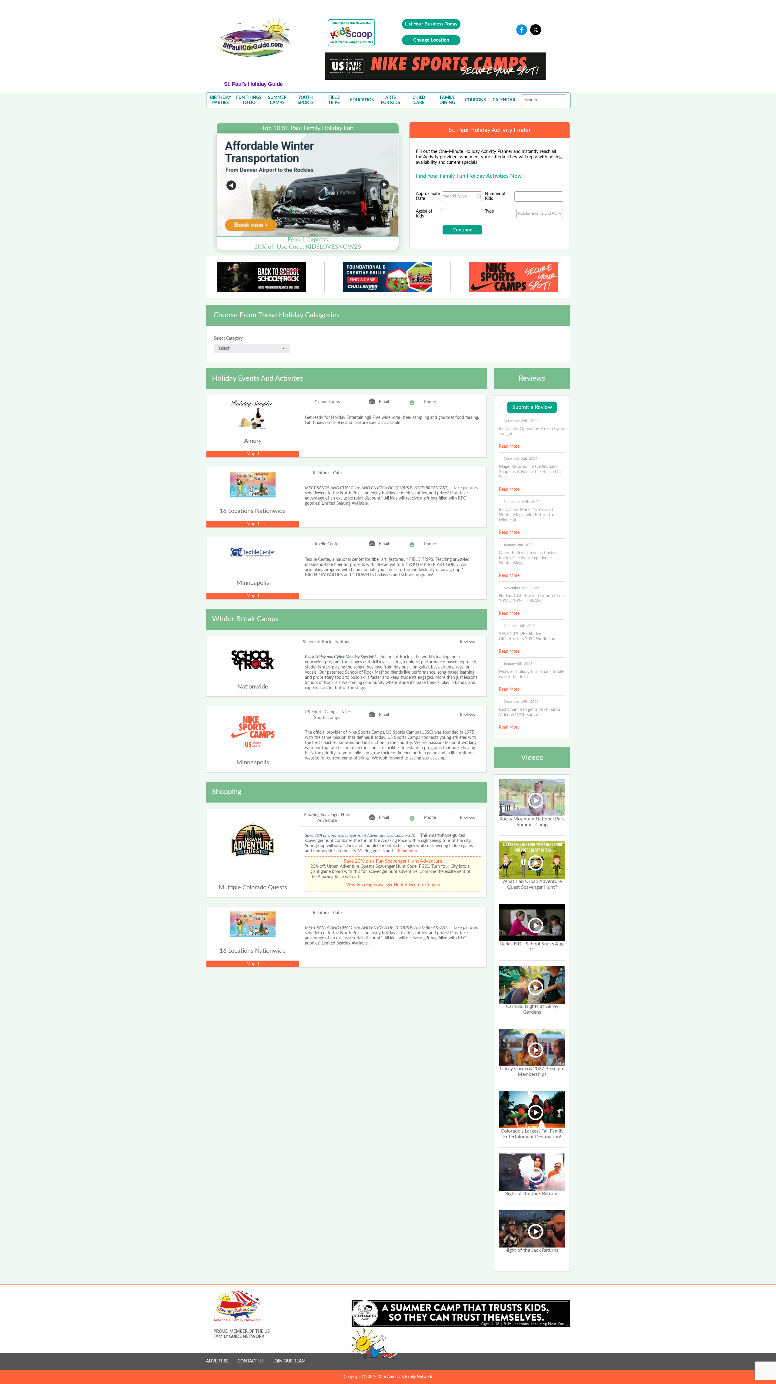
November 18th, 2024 (521, 588)
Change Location (431, 40)
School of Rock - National (327, 642)
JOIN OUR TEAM (289, 1361)
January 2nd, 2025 (518, 545)
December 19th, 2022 (521, 701)
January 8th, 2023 (518, 663)
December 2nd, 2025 (520, 458)
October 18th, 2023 (519, 626)
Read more (408, 851)
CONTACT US (251, 1361)
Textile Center (327, 544)
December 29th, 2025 (521, 421)
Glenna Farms (327, 402)
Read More (509, 446)
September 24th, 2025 (521, 501)
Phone (430, 402)
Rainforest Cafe (327, 473)
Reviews (467, 642)
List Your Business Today (431, 24)
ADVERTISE (217, 1361)
